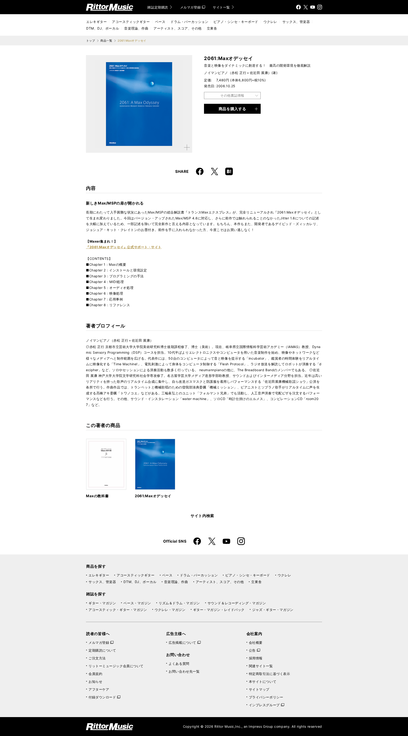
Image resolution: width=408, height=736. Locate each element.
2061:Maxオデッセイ (153, 496)
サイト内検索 (202, 515)
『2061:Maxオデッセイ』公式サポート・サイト (124, 247)
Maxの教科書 (97, 496)
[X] (305, 7)
